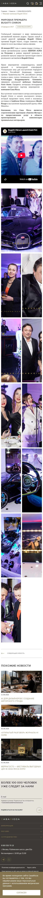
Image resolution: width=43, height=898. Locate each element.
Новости (12, 11)
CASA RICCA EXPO (24, 11)
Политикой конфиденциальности (12, 802)
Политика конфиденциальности (13, 867)
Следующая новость (15, 653)
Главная (4, 11)
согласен (21, 893)
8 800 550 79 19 (7, 845)
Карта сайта (31, 867)
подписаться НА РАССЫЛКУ (12, 810)
